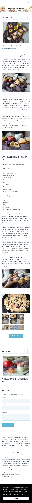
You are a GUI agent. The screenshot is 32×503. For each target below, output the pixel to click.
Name (3, 397)
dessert (14, 48)
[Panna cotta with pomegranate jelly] (16, 366)
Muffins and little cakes (15, 46)
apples (6, 48)
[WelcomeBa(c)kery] (16, 8)
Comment (4, 412)
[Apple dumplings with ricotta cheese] (16, 32)
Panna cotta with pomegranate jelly (15, 380)
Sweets (24, 46)
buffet (9, 48)
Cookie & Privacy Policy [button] (15, 494)
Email (3, 405)
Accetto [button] (16, 498)
